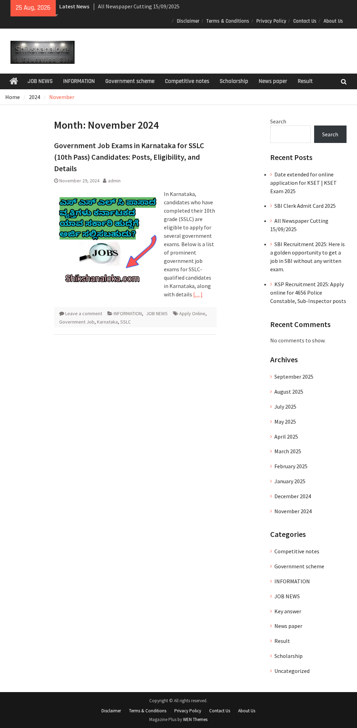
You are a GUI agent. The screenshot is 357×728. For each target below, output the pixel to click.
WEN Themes (195, 719)
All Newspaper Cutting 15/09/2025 (139, 6)
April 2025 (286, 436)
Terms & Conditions (227, 21)
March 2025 (287, 451)
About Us (333, 21)
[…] (198, 294)
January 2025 (289, 481)
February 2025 (290, 466)
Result (305, 81)
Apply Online (192, 313)
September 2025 (293, 376)
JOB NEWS (40, 81)
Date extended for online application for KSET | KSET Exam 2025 (303, 183)
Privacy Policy (271, 21)
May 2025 (285, 421)
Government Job (76, 322)
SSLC (125, 322)
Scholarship (234, 81)
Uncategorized (292, 670)
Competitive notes (187, 81)
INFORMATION (79, 81)
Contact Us (305, 21)
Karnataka (107, 322)
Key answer (287, 611)
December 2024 (292, 496)
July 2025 (285, 406)
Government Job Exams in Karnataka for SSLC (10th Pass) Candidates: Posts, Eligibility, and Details (129, 157)
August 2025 (288, 391)
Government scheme (129, 81)
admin (114, 180)
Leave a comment (83, 313)
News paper (273, 81)
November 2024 (293, 511)
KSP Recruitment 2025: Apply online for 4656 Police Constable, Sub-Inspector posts (308, 292)
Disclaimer (188, 21)
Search (278, 121)
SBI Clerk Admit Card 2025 (305, 205)
